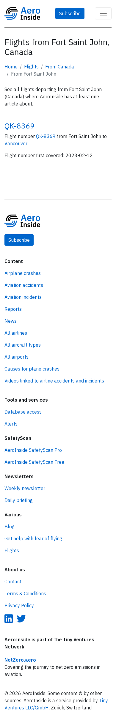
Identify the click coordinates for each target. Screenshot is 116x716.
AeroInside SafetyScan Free (34, 462)
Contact (12, 582)
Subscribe (70, 13)
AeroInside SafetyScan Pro (33, 450)
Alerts (11, 424)
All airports (16, 357)
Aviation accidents (23, 285)
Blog (9, 527)
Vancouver (15, 143)
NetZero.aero (20, 660)
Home (11, 67)
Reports (13, 309)
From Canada (59, 67)
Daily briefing (18, 500)
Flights (31, 67)
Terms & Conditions (25, 593)
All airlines (15, 333)
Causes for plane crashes (31, 369)
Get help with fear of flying (33, 538)
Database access (23, 412)
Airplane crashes (22, 273)
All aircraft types (22, 345)
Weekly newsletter (24, 488)
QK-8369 (19, 126)
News (10, 321)
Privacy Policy (19, 605)
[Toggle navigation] (103, 13)
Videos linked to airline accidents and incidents (54, 381)
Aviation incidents (23, 297)
